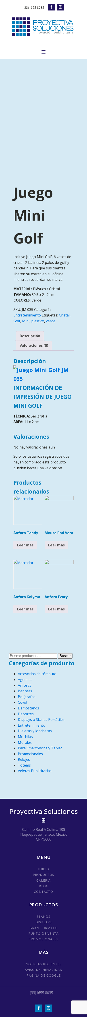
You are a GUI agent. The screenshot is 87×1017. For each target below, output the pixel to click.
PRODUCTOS (43, 874)
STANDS (43, 916)
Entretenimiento (27, 315)
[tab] (30, 336)
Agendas (25, 679)
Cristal (64, 315)
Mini (25, 320)
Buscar (65, 656)
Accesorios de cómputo (37, 673)
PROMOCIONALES (43, 939)
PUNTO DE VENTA (43, 933)
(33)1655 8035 (33, 7)
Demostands (28, 708)
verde (50, 320)
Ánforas (24, 685)
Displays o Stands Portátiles (41, 719)
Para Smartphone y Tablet (40, 748)
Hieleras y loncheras (35, 730)
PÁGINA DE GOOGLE (44, 975)
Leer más (25, 545)
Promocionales (30, 753)
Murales (25, 742)
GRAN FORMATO (44, 928)
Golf (16, 320)
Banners (25, 690)
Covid (22, 702)
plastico (37, 320)
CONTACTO (43, 891)
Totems (24, 765)
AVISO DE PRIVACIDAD (43, 969)
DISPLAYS (43, 922)
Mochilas (25, 736)
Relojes (24, 759)
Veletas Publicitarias (35, 770)
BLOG (43, 886)
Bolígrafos (26, 696)
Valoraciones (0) (34, 345)
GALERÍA (43, 880)
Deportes (26, 713)
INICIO (43, 869)
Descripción (30, 335)
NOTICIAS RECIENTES (44, 964)
